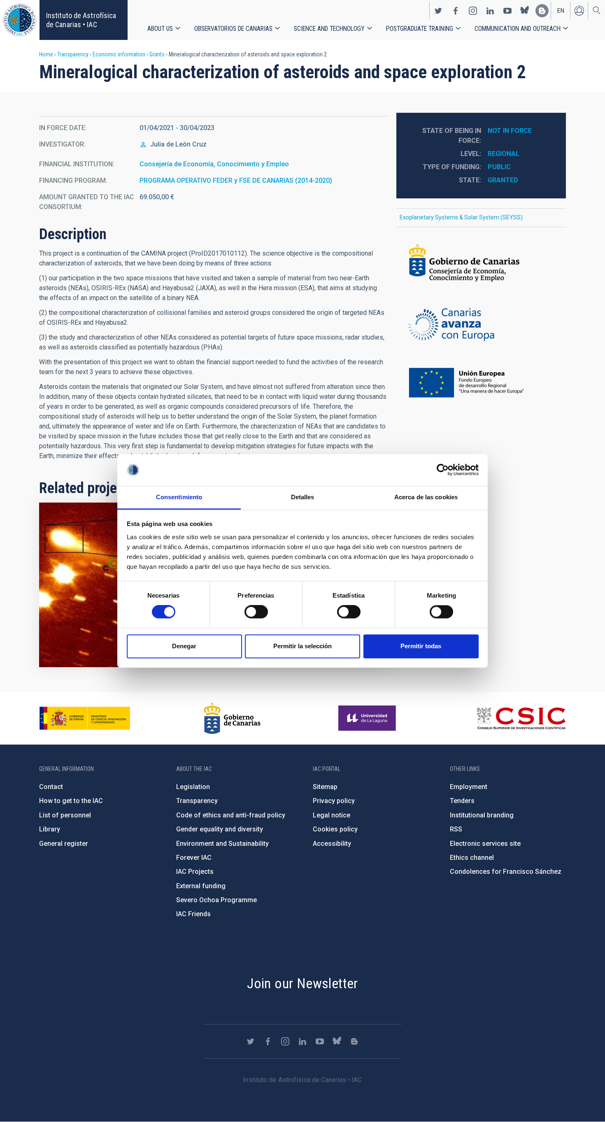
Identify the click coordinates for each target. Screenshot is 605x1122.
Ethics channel (472, 857)
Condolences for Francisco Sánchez (505, 871)
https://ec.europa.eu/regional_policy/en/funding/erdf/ (481, 383)
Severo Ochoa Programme (216, 900)
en (560, 10)
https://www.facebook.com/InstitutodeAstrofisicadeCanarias (455, 10)
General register (63, 843)
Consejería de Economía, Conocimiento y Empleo (214, 164)
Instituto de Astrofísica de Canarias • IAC (81, 20)
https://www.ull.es (368, 718)
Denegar (184, 645)
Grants (157, 54)
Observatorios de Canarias (233, 29)
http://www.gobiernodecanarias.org (232, 718)
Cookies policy (335, 829)
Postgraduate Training (419, 29)
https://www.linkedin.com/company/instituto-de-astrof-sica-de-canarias (490, 10)
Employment (468, 787)
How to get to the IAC (71, 801)
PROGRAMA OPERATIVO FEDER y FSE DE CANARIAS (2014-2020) (236, 180)
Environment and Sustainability (222, 843)
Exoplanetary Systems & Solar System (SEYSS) (461, 217)
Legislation (193, 787)
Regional (503, 154)
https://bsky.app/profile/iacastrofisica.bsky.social (524, 10)
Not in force (510, 131)
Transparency (72, 54)
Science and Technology (329, 29)
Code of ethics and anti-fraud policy (230, 815)
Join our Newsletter (302, 983)
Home (46, 54)
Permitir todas (420, 645)
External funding (201, 886)
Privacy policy (334, 801)
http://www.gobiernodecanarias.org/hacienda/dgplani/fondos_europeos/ (481, 325)
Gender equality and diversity (219, 829)
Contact (51, 787)
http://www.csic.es (521, 718)
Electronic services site (485, 843)
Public (499, 167)
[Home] (20, 20)
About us (160, 29)
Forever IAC (194, 857)
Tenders (462, 801)
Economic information (119, 54)
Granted (503, 180)
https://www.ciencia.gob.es (84, 718)
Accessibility (332, 843)
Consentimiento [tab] (179, 496)
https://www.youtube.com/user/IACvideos (507, 10)
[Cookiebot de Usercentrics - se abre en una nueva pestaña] (443, 470)
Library (49, 829)
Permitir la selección (302, 645)
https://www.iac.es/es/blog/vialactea (542, 10)
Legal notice (331, 815)
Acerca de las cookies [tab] (426, 496)
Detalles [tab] (302, 496)
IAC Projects (195, 871)
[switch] (256, 612)
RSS (456, 829)
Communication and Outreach (518, 29)
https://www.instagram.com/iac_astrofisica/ (473, 10)
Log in (579, 10)
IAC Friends (193, 914)
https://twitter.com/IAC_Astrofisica (438, 10)
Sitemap (325, 787)
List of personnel (65, 815)
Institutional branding (482, 815)
